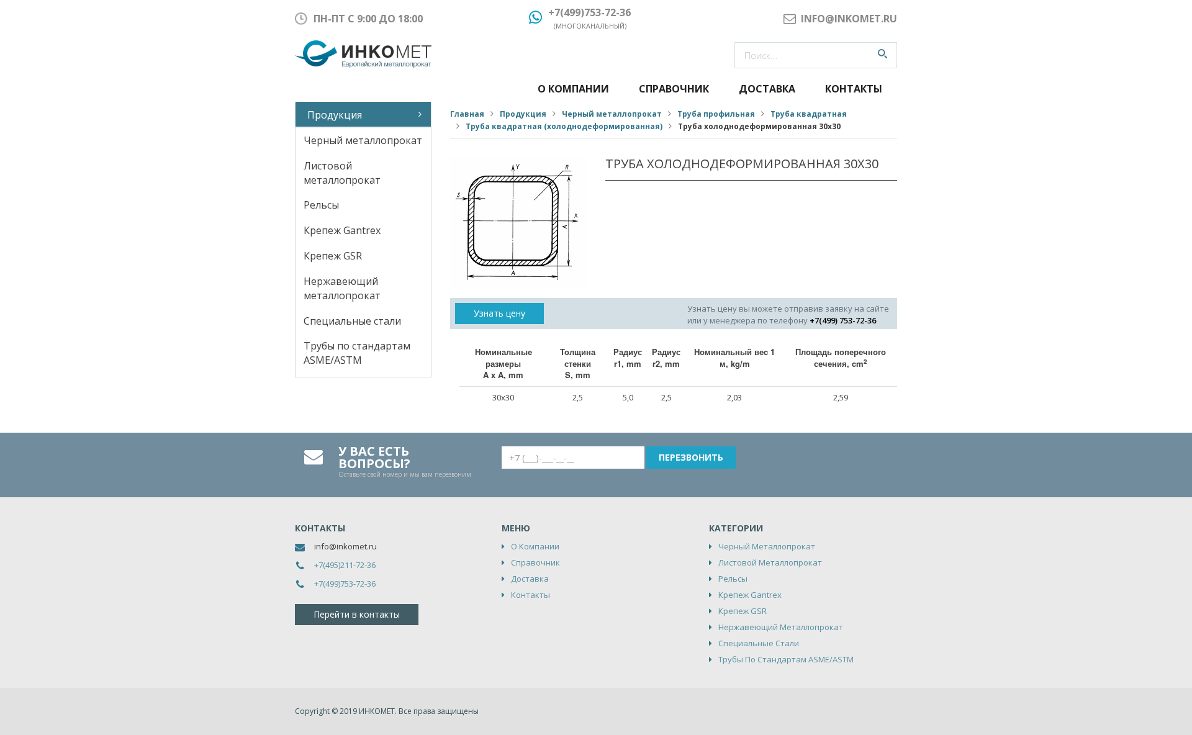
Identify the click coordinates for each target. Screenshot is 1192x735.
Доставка (767, 89)
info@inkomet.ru (345, 546)
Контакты (853, 89)
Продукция (334, 115)
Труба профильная (716, 114)
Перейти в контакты (357, 614)
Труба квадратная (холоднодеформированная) (564, 126)
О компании (573, 89)
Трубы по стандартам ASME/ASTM (357, 353)
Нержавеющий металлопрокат (342, 288)
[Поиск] (882, 55)
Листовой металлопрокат (342, 173)
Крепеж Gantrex (342, 230)
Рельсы (321, 205)
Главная (467, 114)
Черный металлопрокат (363, 140)
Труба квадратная (808, 114)
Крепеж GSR (333, 256)
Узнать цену (499, 313)
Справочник (674, 89)
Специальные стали (352, 321)
